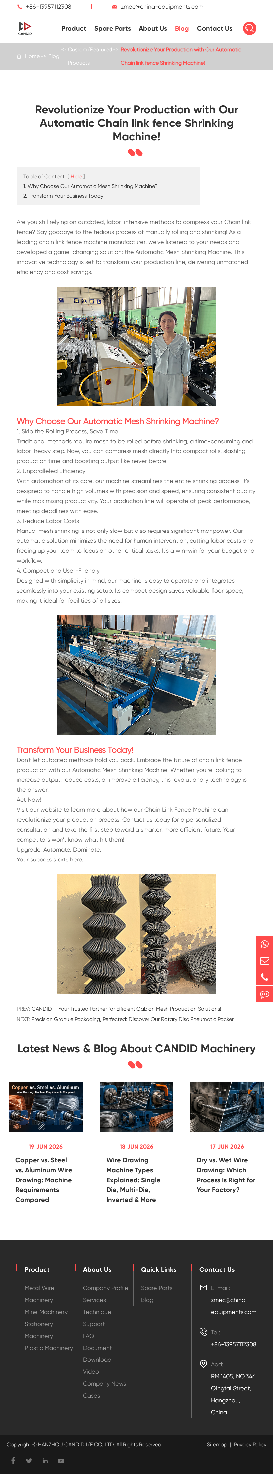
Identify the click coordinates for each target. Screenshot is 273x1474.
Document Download (97, 1353)
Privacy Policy (250, 1444)
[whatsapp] (264, 944)
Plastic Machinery (49, 1347)
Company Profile (105, 1287)
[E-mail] (264, 960)
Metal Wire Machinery (39, 1293)
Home (32, 56)
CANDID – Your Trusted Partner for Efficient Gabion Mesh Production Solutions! (126, 1009)
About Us (153, 28)
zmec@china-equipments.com (162, 6)
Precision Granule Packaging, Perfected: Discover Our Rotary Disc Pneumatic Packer (132, 1019)
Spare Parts (112, 28)
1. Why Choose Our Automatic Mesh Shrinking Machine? (90, 186)
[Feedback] (264, 994)
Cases (91, 1395)
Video (91, 1371)
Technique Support (97, 1317)
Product (73, 28)
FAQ (88, 1335)
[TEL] (264, 977)
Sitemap (217, 1444)
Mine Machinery (46, 1311)
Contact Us (214, 28)
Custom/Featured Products (90, 56)
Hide (76, 176)
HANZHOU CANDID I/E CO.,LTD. (76, 1444)
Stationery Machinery (39, 1329)
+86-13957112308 (48, 6)
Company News (104, 1383)
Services (94, 1299)
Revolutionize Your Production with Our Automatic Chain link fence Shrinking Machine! (181, 56)
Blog (182, 28)
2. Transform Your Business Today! (64, 196)
